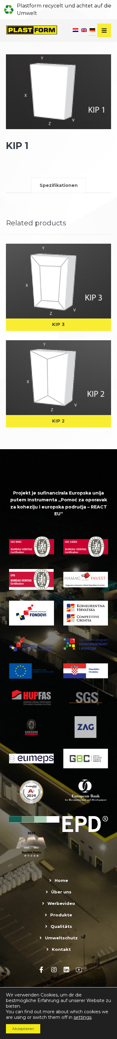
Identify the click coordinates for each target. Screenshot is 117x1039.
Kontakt (61, 949)
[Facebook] (41, 970)
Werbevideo (61, 903)
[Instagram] (54, 970)
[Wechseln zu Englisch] (83, 30)
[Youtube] (79, 970)
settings (82, 1017)
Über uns (61, 891)
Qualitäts (61, 926)
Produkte (61, 914)
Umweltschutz (61, 937)
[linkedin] (66, 970)
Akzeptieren (23, 1028)
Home (61, 880)
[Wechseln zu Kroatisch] (75, 30)
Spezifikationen (59, 185)
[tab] (58, 185)
